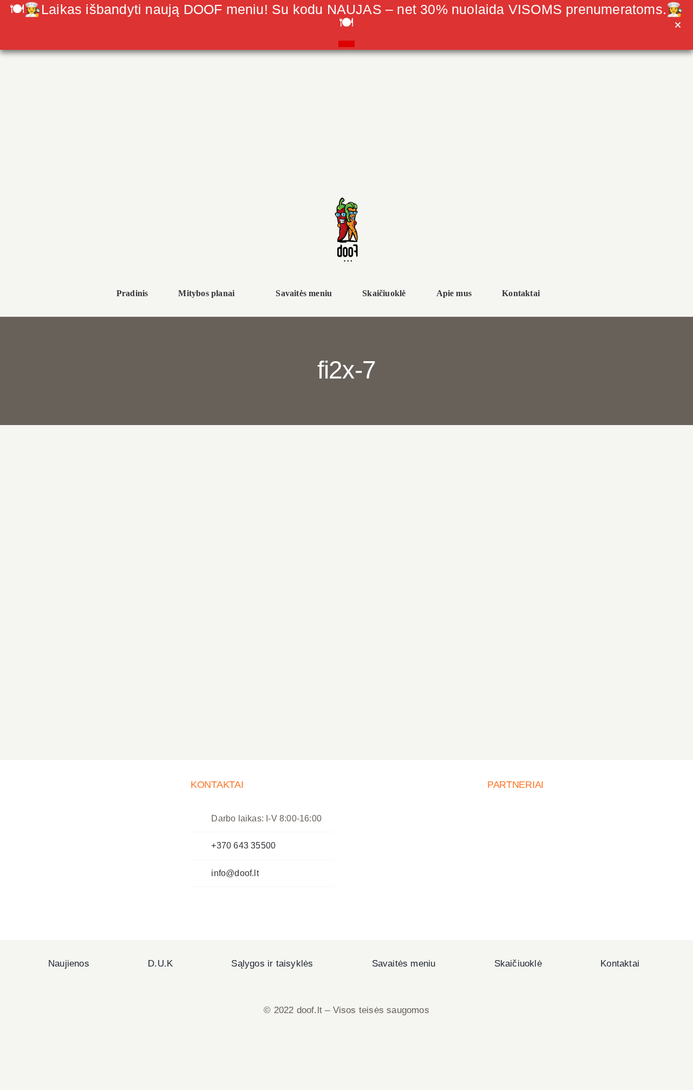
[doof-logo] (346, 193)
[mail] (142, 197)
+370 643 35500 (243, 845)
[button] (573, 295)
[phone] (164, 197)
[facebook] (96, 197)
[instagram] (119, 197)
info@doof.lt (234, 873)
